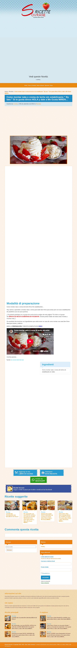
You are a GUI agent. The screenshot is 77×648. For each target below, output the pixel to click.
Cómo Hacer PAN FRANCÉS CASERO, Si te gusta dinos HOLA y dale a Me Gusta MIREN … (59, 618)
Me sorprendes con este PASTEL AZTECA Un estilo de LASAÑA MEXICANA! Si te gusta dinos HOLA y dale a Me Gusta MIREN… (29, 518)
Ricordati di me (46, 573)
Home (25, 85)
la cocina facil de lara (17, 360)
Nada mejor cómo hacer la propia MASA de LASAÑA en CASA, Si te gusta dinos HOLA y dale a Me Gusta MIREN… (65, 517)
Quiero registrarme (45, 582)
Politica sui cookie (61, 644)
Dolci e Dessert (40, 85)
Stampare (51, 473)
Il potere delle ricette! (38, 17)
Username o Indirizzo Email (48, 561)
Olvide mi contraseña (45, 581)
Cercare (9, 550)
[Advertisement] (38, 34)
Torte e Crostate (32, 85)
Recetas (11, 91)
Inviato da (40, 480)
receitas (15, 104)
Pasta (51, 85)
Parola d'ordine (45, 567)
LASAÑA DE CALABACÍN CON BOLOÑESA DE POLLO (12, 515)
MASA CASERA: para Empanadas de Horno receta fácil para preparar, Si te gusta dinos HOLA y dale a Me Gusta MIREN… (58, 635)
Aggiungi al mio (26, 473)
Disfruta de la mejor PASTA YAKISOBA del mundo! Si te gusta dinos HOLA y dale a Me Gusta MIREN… (47, 516)
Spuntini (47, 85)
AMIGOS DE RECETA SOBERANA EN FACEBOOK (24, 316)
